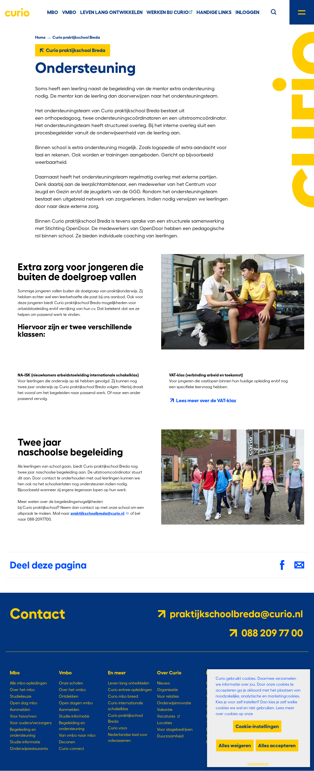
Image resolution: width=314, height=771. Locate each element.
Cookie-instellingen (257, 726)
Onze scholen (71, 683)
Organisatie (167, 689)
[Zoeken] (273, 11)
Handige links (214, 12)
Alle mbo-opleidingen (28, 683)
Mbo (52, 12)
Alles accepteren (277, 745)
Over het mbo (22, 689)
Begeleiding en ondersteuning (23, 732)
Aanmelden (20, 709)
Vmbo (69, 12)
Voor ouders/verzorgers (31, 722)
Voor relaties (168, 696)
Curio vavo (117, 728)
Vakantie (164, 709)
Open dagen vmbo (76, 703)
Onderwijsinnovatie (174, 703)
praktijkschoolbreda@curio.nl (97, 513)
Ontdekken (68, 696)
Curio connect (71, 748)
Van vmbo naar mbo (77, 735)
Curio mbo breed (123, 696)
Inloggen (247, 12)
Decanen (67, 742)
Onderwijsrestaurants (29, 748)
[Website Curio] (17, 12)
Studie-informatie (25, 742)
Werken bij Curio (167, 12)
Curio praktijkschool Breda (76, 37)
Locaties (164, 722)
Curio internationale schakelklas (125, 706)
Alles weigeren (235, 745)
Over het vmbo (72, 689)
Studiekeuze (20, 696)
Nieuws (163, 683)
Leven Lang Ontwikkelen (111, 12)
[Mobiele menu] (301, 12)
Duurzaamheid (170, 736)
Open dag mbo (23, 703)
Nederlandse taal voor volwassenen (127, 737)
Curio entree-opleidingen (130, 689)
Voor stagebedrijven (175, 729)
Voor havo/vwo (23, 716)
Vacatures (166, 716)
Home (40, 37)
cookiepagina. (258, 764)
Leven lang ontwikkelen (128, 683)
